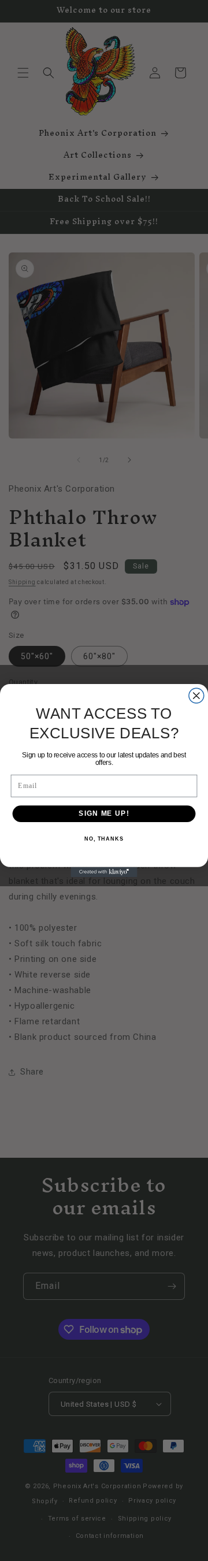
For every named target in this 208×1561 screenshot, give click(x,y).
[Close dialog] (196, 695)
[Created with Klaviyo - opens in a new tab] (103, 872)
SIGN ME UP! (104, 813)
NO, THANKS (104, 839)
